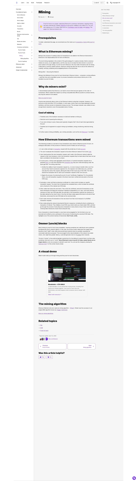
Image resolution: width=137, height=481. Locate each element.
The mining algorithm (107, 30)
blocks (85, 42)
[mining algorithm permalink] (38, 303)
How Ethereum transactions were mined (111, 23)
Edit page (51, 17)
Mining (20, 55)
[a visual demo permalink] (38, 251)
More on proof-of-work (45, 98)
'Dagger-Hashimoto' (62, 310)
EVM (41, 328)
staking (87, 27)
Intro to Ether (20, 17)
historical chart (43, 244)
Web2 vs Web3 (20, 23)
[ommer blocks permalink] (38, 223)
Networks (19, 44)
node (89, 151)
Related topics (105, 32)
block (46, 162)
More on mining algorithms (46, 313)
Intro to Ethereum (21, 15)
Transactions (20, 28)
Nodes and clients (21, 41)
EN (116, 2)
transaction (57, 149)
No (50, 357)
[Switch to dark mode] (107, 2)
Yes (43, 357)
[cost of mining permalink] (38, 112)
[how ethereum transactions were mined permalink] (38, 139)
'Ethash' (72, 308)
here (84, 145)
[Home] (17, 2)
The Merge (71, 27)
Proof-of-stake (21, 50)
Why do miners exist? (107, 18)
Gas (18, 38)
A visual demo (105, 28)
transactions (79, 42)
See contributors (53, 339)
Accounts (19, 26)
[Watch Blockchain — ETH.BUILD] (67, 271)
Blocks (18, 31)
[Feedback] (134, 478)
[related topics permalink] (38, 321)
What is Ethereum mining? (108, 15)
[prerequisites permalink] (38, 37)
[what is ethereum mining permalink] (38, 51)
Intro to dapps (20, 20)
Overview (18, 9)
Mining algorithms (25, 58)
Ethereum (63, 25)
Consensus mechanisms (22, 47)
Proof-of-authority (22, 61)
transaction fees (68, 162)
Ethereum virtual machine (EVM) (23, 35)
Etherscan (85, 132)
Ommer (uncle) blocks (107, 25)
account (83, 149)
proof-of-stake (78, 27)
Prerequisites (105, 13)
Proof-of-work (21, 52)
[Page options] (46, 17)
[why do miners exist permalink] (38, 86)
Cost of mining (106, 20)
